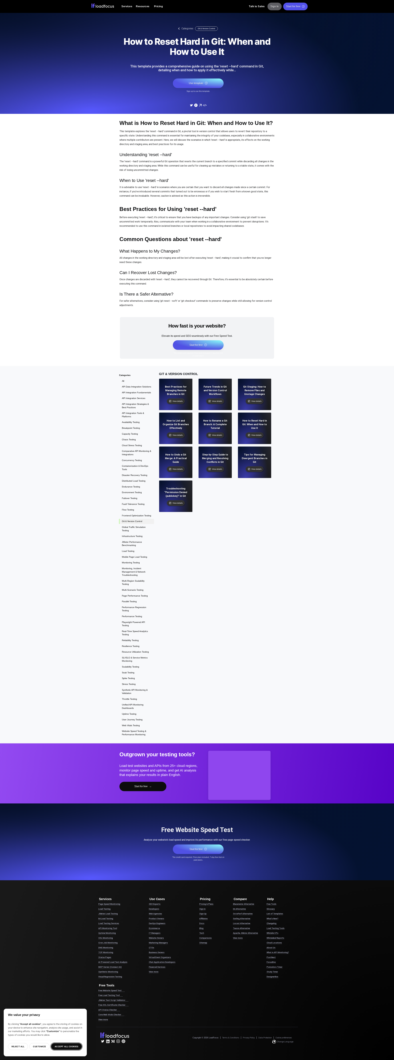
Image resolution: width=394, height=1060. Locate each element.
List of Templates (275, 914)
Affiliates (203, 918)
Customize (39, 1046)
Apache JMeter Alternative (245, 933)
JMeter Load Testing (108, 914)
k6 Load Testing (105, 918)
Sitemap (203, 943)
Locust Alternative (241, 923)
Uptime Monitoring (107, 933)
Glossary (271, 909)
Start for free (293, 6)
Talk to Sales (257, 6)
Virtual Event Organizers (160, 957)
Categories (187, 28)
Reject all (18, 1046)
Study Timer (272, 972)
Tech (201, 933)
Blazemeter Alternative (243, 904)
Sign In (274, 6)
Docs (201, 923)
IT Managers (154, 933)
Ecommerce (154, 928)
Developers (154, 909)
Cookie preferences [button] (283, 1037)
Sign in (202, 909)
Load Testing (104, 909)
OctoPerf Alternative (243, 914)
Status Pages (104, 957)
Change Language (285, 1041)
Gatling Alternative (241, 918)
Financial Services (157, 967)
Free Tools (271, 904)
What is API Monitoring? (278, 952)
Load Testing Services (108, 923)
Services (126, 6)
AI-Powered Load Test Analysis (112, 962)
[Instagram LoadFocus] (118, 1041)
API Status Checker (107, 1010)
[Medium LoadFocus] (113, 1041)
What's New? (272, 918)
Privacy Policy (249, 1037)
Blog (201, 928)
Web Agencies (155, 914)
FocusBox (271, 962)
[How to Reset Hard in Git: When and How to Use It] (191, 105)
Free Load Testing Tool (109, 995)
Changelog (271, 923)
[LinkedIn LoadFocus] (108, 1041)
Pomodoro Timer (274, 967)
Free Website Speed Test (110, 990)
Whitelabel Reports (275, 938)
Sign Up (203, 914)
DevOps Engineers (157, 923)
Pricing (158, 6)
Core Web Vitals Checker (109, 1014)
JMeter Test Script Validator (111, 1000)
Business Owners (156, 952)
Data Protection (265, 1037)
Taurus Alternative (241, 928)
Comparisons (205, 938)
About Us (271, 947)
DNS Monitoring (105, 947)
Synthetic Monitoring (108, 972)
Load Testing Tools (275, 928)
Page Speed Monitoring (109, 904)
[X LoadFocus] (102, 1041)
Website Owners (156, 938)
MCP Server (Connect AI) (110, 967)
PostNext (271, 957)
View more (103, 1019)
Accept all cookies (66, 1046)
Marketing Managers (158, 943)
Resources (142, 6)
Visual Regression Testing (110, 977)
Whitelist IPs (272, 933)
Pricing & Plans (206, 904)
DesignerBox (272, 977)
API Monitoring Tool (107, 928)
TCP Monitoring (105, 952)
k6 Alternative (239, 909)
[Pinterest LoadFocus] (123, 1041)
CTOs (151, 947)
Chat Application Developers (162, 962)
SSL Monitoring (105, 938)
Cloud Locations (274, 943)
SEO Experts (154, 904)
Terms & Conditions (230, 1037)
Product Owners (156, 918)
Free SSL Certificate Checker (111, 1005)
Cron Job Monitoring (108, 943)
